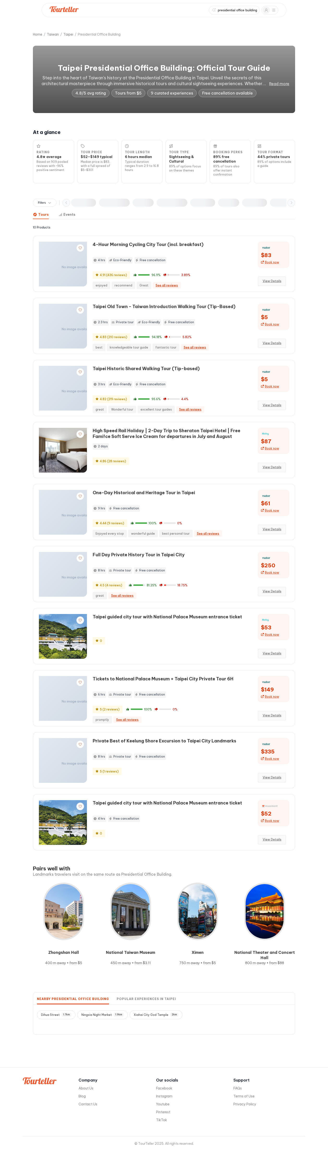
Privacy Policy (244, 1104)
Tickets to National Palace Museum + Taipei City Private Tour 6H (163, 679)
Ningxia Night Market (101, 1015)
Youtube (163, 1104)
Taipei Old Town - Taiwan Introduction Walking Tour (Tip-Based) (164, 306)
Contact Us (88, 1104)
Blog (82, 1096)
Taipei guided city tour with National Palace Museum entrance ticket (167, 617)
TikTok (161, 1120)
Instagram (164, 1096)
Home (37, 34)
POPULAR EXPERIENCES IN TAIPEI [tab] (146, 999)
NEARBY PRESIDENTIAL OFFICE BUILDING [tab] (73, 999)
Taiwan (53, 34)
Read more (279, 83)
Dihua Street (55, 1015)
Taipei (68, 34)
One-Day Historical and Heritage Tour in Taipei (144, 492)
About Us (86, 1088)
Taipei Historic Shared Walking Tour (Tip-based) (146, 368)
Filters (42, 202)
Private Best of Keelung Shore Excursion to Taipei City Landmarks (164, 741)
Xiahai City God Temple (155, 1015)
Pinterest (163, 1112)
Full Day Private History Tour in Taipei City (139, 554)
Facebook (164, 1088)
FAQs (237, 1088)
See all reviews (167, 285)
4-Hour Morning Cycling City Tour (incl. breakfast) (148, 244)
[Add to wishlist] (80, 248)
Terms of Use (244, 1096)
